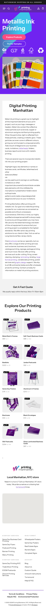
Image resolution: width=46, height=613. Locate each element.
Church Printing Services (8, 574)
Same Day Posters (32, 543)
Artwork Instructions (33, 574)
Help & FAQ (29, 581)
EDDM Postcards (9, 570)
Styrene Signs (30, 550)
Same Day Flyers (8, 544)
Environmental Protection (28, 597)
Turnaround (29, 577)
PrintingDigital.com (15, 605)
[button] (4, 8)
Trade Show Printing (10, 567)
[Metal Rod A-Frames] (12, 325)
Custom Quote (30, 570)
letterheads (23, 148)
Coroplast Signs (31, 553)
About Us (28, 567)
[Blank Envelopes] (33, 404)
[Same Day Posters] (12, 378)
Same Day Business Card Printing (11, 540)
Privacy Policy (31, 594)
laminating (25, 257)
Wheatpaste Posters (32, 539)
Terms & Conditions (16, 594)
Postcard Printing (9, 548)
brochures (13, 241)
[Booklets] (12, 352)
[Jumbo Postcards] (33, 352)
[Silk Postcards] (12, 431)
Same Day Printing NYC (11, 563)
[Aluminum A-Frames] (33, 378)
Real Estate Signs (31, 546)
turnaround (20, 487)
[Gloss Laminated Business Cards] (33, 431)
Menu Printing (8, 555)
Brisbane (34, 605)
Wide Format (30, 535)
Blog (26, 563)
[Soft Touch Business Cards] (33, 325)
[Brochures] (12, 404)
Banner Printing (8, 551)
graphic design (20, 262)
